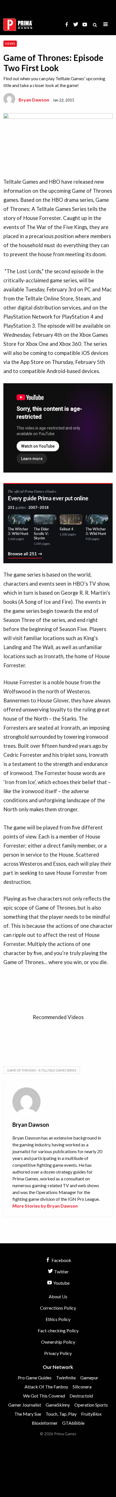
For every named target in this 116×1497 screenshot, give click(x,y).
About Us (58, 1296)
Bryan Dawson (34, 99)
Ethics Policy (58, 1319)
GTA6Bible (73, 1423)
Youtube (61, 1283)
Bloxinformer (45, 1423)
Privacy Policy (58, 1353)
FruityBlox (91, 1413)
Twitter (61, 1271)
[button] (105, 24)
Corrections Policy (58, 1307)
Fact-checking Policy (58, 1330)
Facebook (61, 1260)
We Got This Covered (44, 1395)
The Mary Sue (27, 1413)
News (10, 43)
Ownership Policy (58, 1341)
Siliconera (82, 1386)
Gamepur (89, 1377)
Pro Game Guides (35, 1377)
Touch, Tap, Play (61, 1413)
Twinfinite (66, 1377)
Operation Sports (91, 1404)
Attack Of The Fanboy (46, 1386)
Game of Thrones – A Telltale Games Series (41, 1070)
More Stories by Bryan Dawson (45, 1205)
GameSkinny (58, 1404)
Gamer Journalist (24, 1404)
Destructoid (81, 1395)
